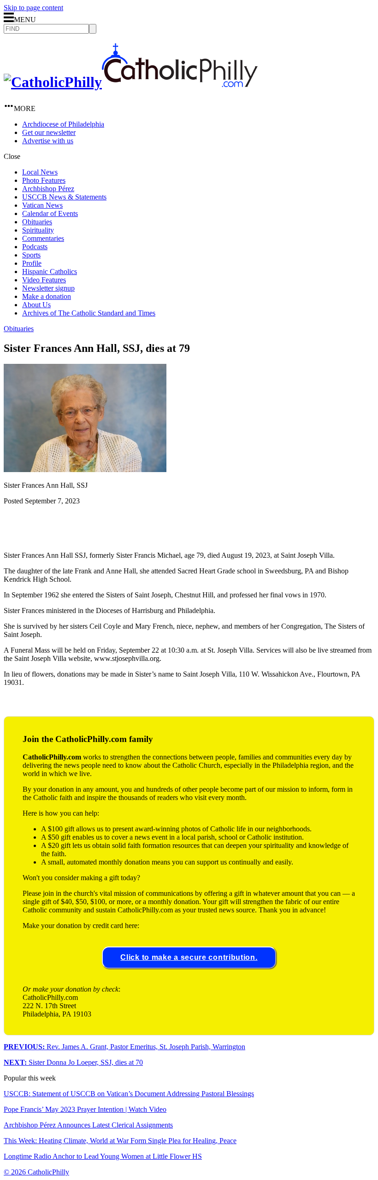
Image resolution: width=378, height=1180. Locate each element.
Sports (31, 255)
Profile (31, 263)
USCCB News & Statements (64, 197)
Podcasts (34, 247)
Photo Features (43, 180)
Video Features (44, 280)
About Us (36, 305)
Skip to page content (33, 8)
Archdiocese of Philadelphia (63, 124)
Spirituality (38, 230)
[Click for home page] (131, 82)
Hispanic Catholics (49, 271)
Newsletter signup (48, 288)
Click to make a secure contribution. (188, 957)
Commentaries (43, 238)
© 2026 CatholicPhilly (36, 1172)
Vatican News (42, 205)
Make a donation (46, 296)
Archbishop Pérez (48, 189)
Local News (40, 172)
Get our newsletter (49, 132)
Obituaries (37, 222)
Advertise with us (47, 141)
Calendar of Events (50, 213)
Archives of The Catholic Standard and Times (88, 313)
